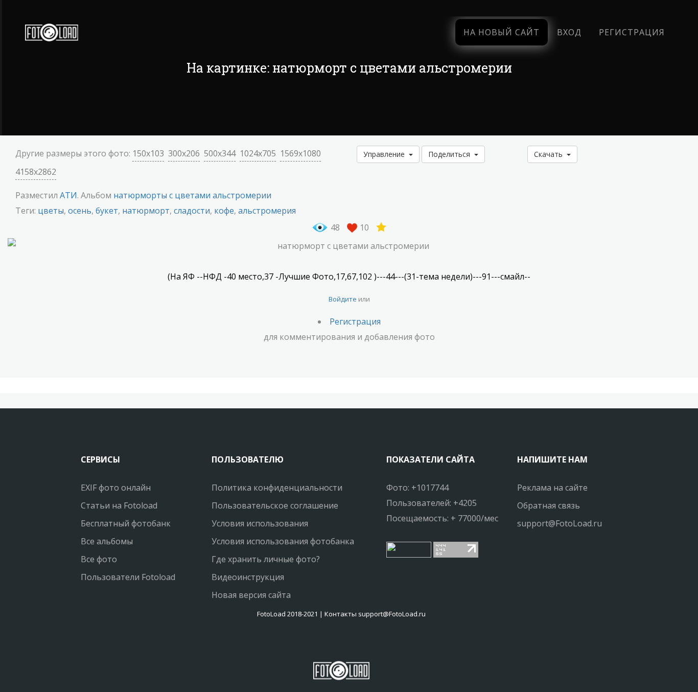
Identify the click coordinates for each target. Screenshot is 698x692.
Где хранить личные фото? (266, 559)
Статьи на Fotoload (119, 505)
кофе (224, 210)
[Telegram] (341, 643)
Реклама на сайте (552, 487)
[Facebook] (332, 643)
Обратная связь (548, 505)
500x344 (220, 153)
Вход (569, 32)
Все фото (99, 559)
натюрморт (146, 210)
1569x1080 (300, 153)
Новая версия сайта (251, 595)
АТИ (68, 195)
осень (79, 210)
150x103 (148, 153)
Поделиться (451, 154)
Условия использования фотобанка (283, 541)
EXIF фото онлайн (116, 487)
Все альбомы (107, 541)
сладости (192, 210)
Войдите (343, 299)
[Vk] (350, 643)
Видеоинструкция (248, 577)
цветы (51, 210)
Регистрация (632, 32)
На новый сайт (501, 32)
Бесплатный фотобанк (126, 523)
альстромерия (267, 210)
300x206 (184, 153)
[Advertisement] (349, 107)
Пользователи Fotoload (128, 577)
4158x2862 (35, 171)
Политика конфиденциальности (277, 487)
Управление (386, 154)
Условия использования (260, 523)
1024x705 (258, 153)
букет (107, 210)
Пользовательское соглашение (275, 505)
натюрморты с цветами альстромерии (192, 195)
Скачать (550, 154)
